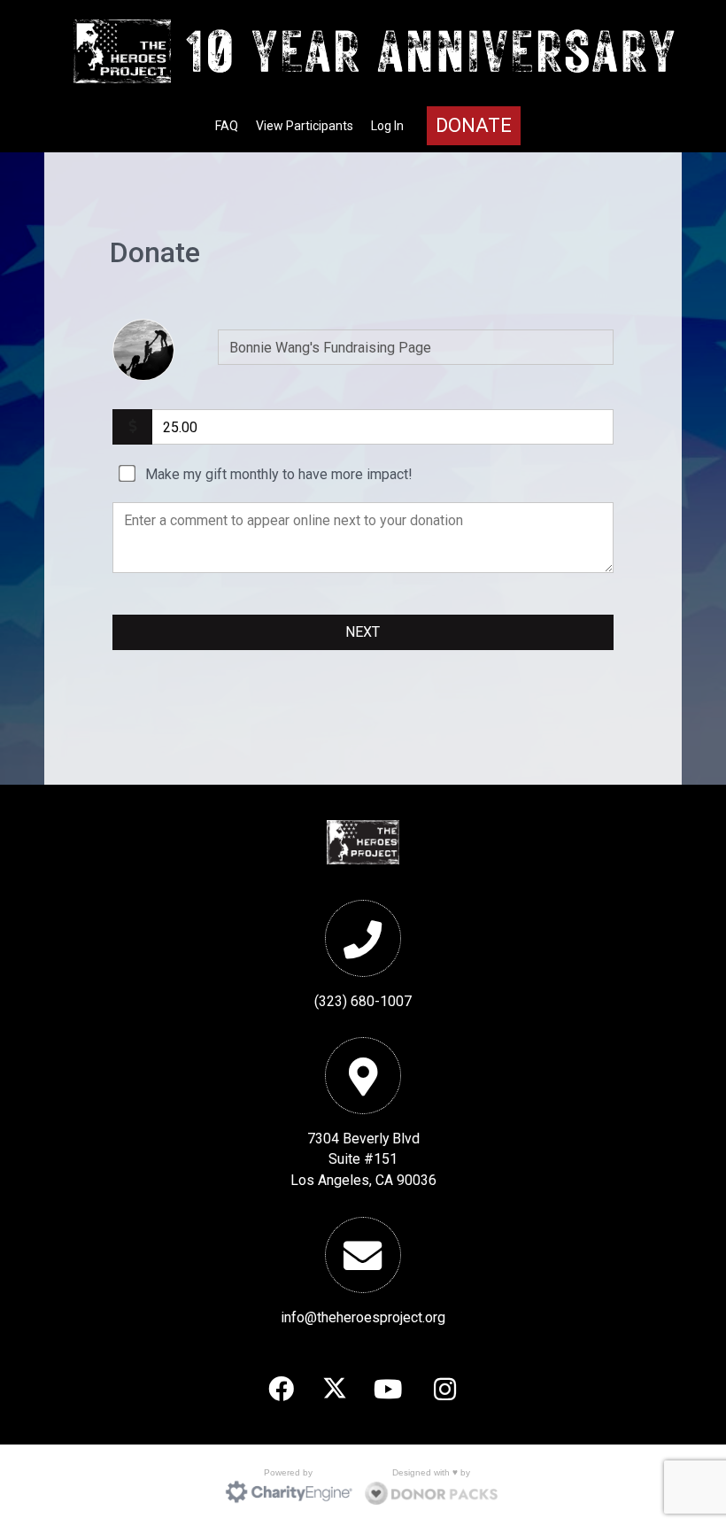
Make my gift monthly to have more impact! (279, 474)
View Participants (304, 126)
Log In (387, 126)
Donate (474, 125)
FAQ (226, 126)
